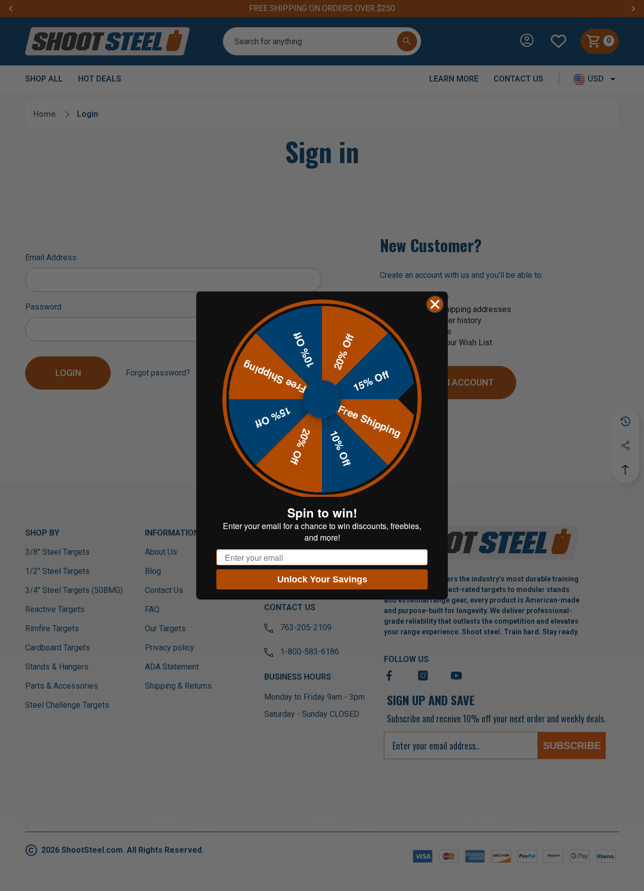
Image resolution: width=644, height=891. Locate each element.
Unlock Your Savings (322, 579)
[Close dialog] (435, 304)
